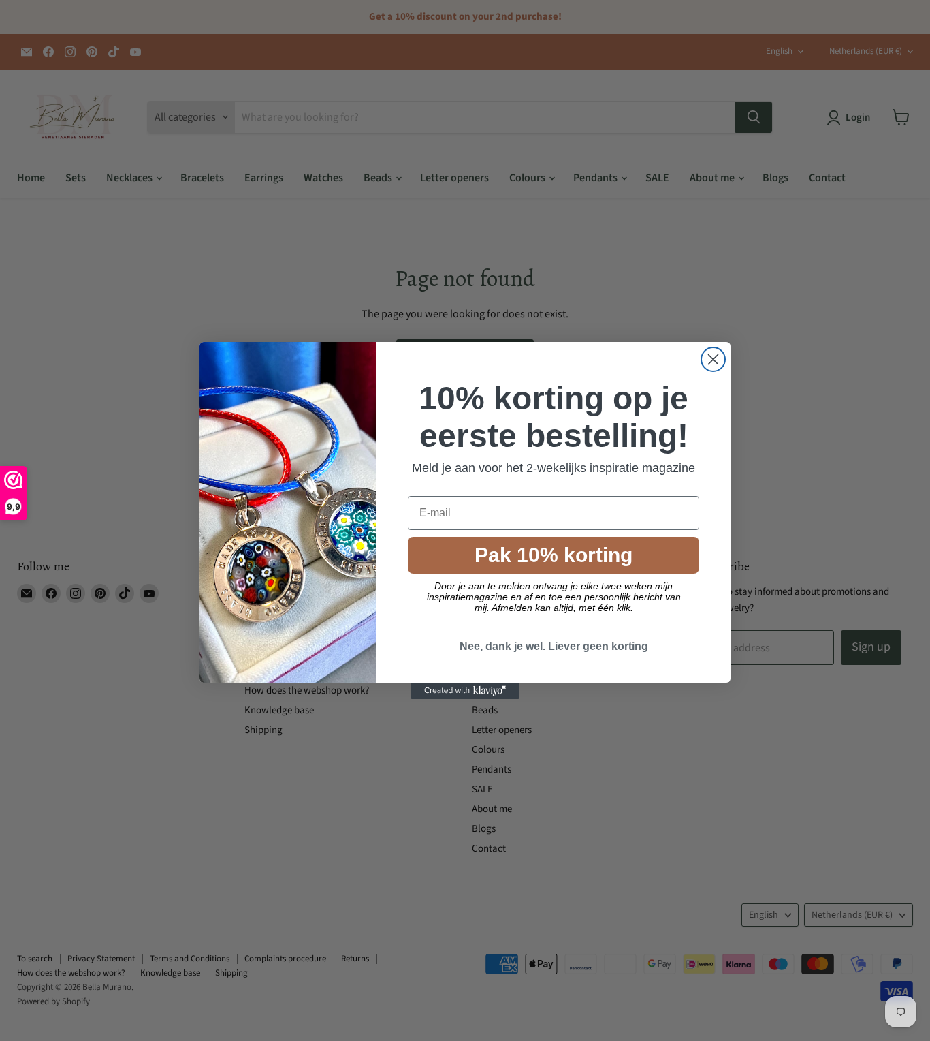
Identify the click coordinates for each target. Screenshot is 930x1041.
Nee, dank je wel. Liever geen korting (554, 646)
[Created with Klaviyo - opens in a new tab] (465, 691)
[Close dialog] (713, 359)
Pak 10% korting (553, 555)
